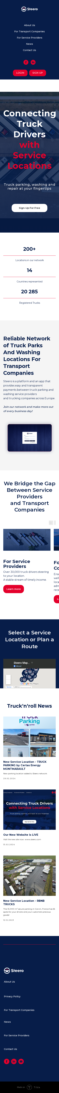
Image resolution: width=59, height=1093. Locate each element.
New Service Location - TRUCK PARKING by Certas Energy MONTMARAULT (25, 765)
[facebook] (25, 62)
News (29, 43)
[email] (21, 1063)
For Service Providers (29, 37)
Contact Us (29, 50)
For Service (10, 1035)
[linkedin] (33, 62)
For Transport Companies (29, 31)
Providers (23, 1035)
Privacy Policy (12, 996)
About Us (29, 25)
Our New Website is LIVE (20, 834)
